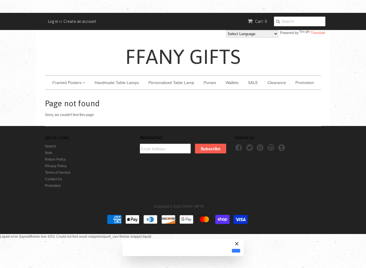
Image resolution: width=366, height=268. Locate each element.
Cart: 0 (260, 21)
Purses (210, 82)
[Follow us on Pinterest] (261, 149)
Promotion (304, 82)
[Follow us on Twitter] (250, 149)
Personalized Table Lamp (171, 82)
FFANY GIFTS (183, 56)
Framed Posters (67, 82)
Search (50, 146)
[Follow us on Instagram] (272, 149)
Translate (318, 33)
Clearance (276, 82)
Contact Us (53, 179)
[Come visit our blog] (282, 149)
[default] (236, 250)
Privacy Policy (56, 166)
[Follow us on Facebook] (239, 149)
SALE (253, 82)
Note (48, 153)
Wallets (232, 82)
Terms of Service (58, 173)
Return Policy (55, 159)
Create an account (79, 21)
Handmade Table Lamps (117, 82)
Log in (53, 21)
